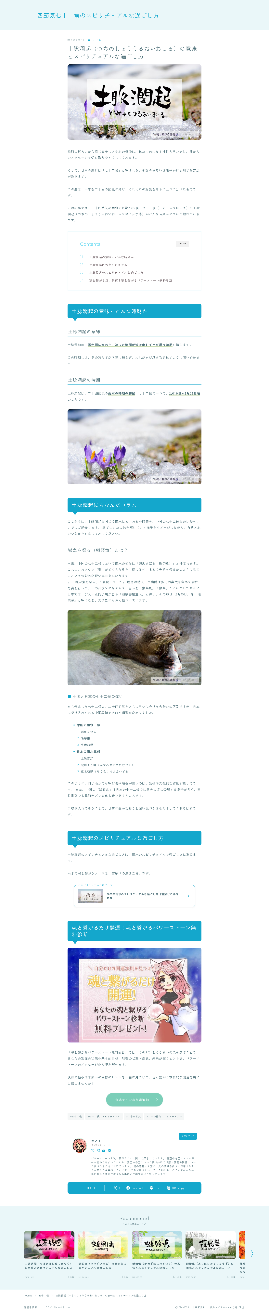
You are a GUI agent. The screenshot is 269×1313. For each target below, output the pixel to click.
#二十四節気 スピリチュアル (164, 1116)
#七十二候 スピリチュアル (104, 1116)
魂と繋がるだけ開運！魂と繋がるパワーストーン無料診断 (130, 280)
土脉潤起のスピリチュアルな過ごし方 (116, 272)
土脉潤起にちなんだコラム (108, 265)
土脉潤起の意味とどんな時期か (111, 257)
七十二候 (96, 40)
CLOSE (182, 243)
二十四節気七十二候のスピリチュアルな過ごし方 (92, 15)
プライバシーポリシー (57, 1307)
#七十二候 (76, 1116)
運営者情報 (30, 1307)
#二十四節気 (133, 1116)
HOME (28, 1295)
